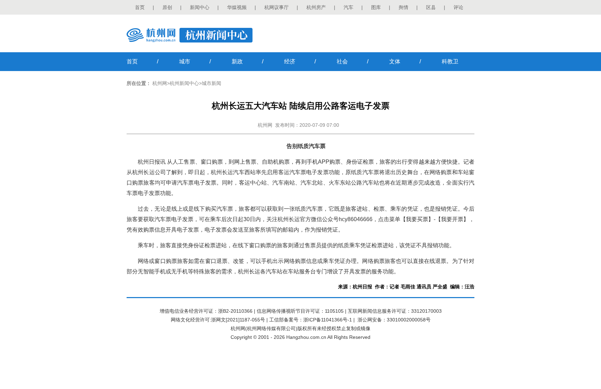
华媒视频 (237, 7)
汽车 (348, 7)
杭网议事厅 (276, 7)
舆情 (403, 7)
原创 (167, 7)
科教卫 (450, 61)
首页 (140, 7)
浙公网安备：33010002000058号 (394, 319)
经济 (289, 61)
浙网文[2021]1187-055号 (238, 319)
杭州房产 (316, 7)
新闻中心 (199, 7)
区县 (431, 7)
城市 (184, 61)
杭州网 (159, 83)
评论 (458, 7)
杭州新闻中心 (184, 83)
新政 (237, 61)
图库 (376, 7)
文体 (394, 61)
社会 (342, 61)
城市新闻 (211, 83)
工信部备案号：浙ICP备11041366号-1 (310, 319)
